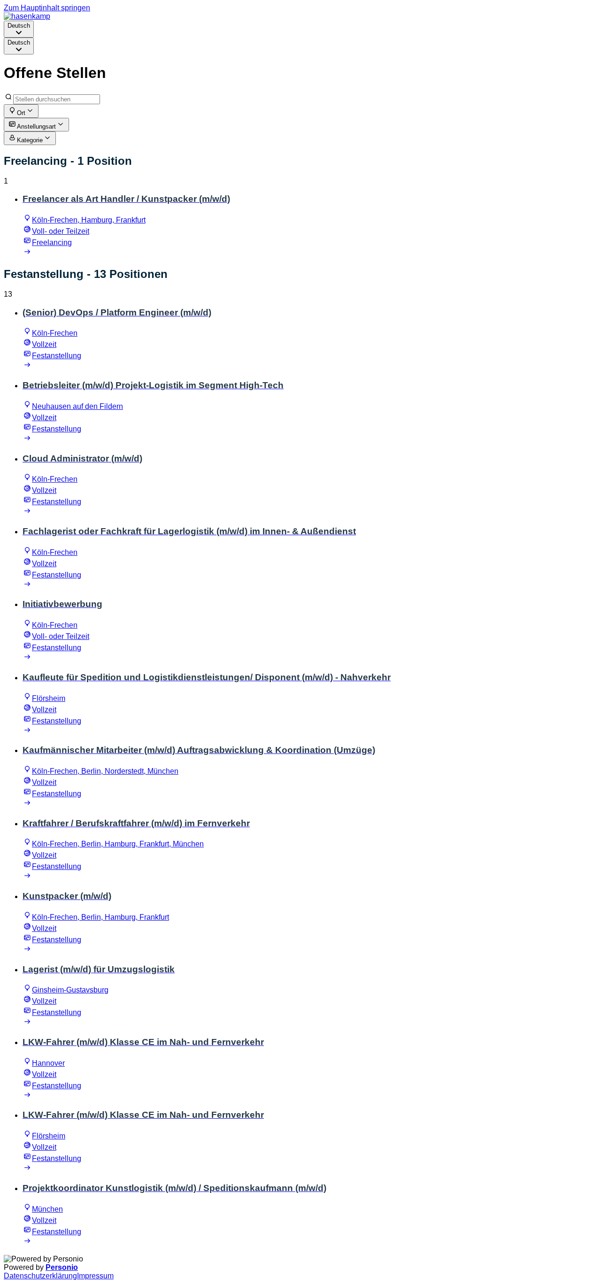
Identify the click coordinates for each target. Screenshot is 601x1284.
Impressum (95, 1276)
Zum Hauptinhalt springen (47, 8)
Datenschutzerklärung (40, 1276)
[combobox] (19, 29)
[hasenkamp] (27, 16)
